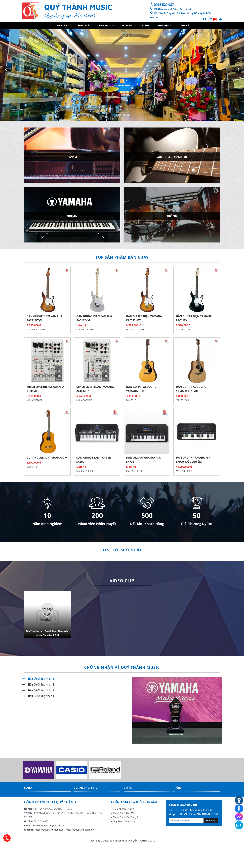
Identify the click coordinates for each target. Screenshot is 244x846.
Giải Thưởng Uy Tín (196, 523)
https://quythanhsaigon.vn (80, 829)
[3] (124, 115)
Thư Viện (164, 25)
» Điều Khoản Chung (122, 808)
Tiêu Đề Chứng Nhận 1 (40, 678)
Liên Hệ (184, 25)
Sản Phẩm (105, 25)
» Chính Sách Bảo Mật (123, 813)
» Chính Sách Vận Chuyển (125, 817)
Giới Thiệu (84, 25)
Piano (28, 787)
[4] (128, 115)
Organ (128, 787)
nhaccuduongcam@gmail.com (48, 825)
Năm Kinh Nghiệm (47, 523)
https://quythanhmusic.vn (49, 829)
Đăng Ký (210, 820)
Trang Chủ (62, 25)
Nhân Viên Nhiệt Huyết (97, 523)
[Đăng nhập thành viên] (220, 19)
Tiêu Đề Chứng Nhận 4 (40, 696)
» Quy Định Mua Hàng (123, 821)
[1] (115, 115)
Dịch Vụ (127, 25)
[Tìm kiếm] (204, 19)
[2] (119, 115)
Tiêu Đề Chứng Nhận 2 (40, 690)
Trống (177, 787)
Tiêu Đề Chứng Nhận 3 (40, 684)
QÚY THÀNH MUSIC (143, 840)
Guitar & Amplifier (86, 787)
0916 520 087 (164, 4)
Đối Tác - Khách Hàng (147, 523)
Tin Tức (145, 25)
